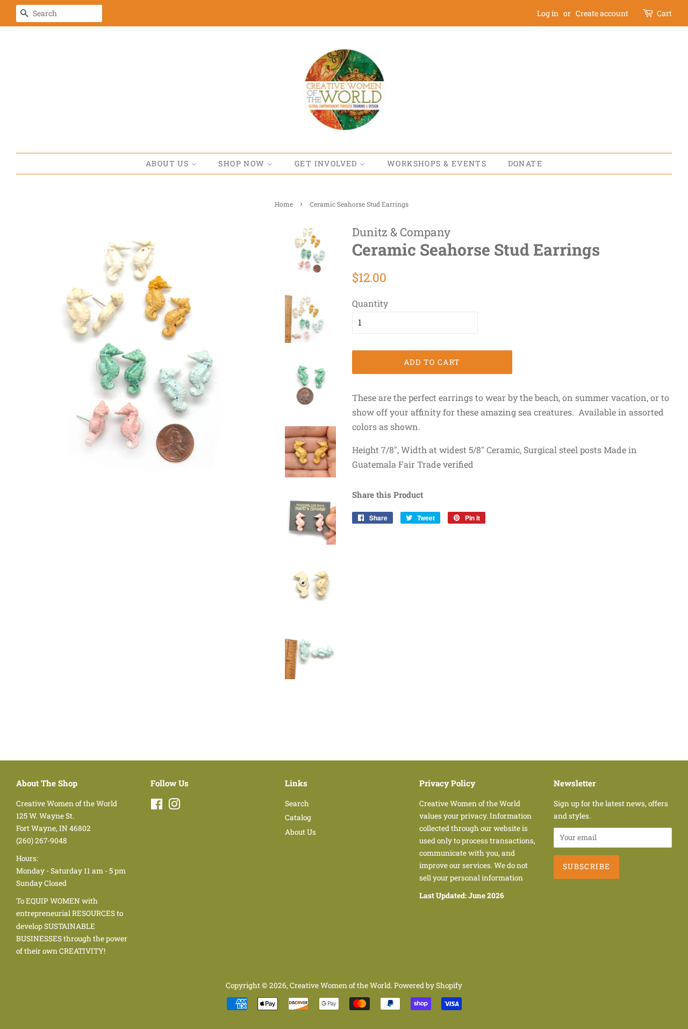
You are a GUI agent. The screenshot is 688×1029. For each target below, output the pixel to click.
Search (297, 803)
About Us (168, 163)
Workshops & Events (436, 163)
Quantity (370, 303)
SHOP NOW (242, 163)
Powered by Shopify (428, 985)
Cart (664, 13)
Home (284, 204)
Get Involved (327, 163)
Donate (525, 163)
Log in (547, 13)
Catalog (298, 817)
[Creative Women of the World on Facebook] (156, 806)
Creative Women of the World (340, 985)
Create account (602, 13)
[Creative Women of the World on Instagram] (174, 806)
